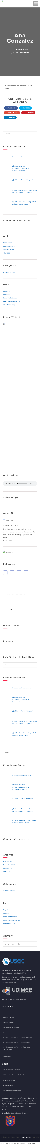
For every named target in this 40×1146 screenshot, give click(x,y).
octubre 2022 (8, 249)
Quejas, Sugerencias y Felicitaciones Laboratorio (16, 1048)
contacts (13, 610)
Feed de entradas (10, 298)
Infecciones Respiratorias (21, 157)
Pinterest (29, 113)
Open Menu (35, 3)
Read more (7, 541)
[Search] (35, 131)
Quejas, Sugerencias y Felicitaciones (16, 1042)
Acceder (6, 294)
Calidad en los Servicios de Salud (13, 1075)
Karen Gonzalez (21, 53)
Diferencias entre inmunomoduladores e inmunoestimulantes (20, 168)
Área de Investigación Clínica (11, 1069)
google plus (12, 113)
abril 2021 (6, 253)
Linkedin (11, 117)
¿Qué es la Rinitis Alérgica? (22, 180)
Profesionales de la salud (11, 1027)
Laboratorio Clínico (9, 1085)
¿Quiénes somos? (8, 1017)
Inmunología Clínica (9, 1080)
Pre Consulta (7, 1056)
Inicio (4, 1012)
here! (33, 1143)
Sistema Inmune (9, 272)
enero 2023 (7, 243)
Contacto (5, 1033)
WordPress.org (9, 305)
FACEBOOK (11, 108)
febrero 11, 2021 (21, 50)
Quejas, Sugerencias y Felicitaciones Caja (18, 1037)
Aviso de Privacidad (10, 1137)
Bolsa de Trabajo (8, 1022)
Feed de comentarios (11, 301)
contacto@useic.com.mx (18, 1113)
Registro (6, 291)
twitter (26, 108)
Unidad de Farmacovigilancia (12, 1090)
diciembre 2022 (9, 246)
